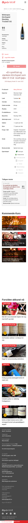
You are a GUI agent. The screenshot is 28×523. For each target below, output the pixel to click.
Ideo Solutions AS (10, 518)
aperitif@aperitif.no (7, 471)
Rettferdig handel (20, 157)
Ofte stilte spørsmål (7, 476)
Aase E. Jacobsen (6, 431)
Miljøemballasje (20, 167)
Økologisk (20, 151)
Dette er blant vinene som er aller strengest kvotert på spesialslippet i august (13, 422)
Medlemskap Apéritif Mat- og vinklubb (12, 466)
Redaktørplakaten (17, 445)
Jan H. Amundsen (6, 436)
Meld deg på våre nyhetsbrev (9, 481)
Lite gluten (20, 160)
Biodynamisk (21, 154)
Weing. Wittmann (18, 89)
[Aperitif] (8, 2)
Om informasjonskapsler (8, 448)
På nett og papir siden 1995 (9, 455)
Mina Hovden (5, 440)
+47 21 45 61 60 (10, 473)
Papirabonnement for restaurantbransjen (12, 465)
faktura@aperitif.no (7, 499)
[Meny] (25, 2)
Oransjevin (20, 173)
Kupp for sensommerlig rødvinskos (13, 359)
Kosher (20, 163)
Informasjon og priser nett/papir (10, 460)
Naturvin (21, 170)
